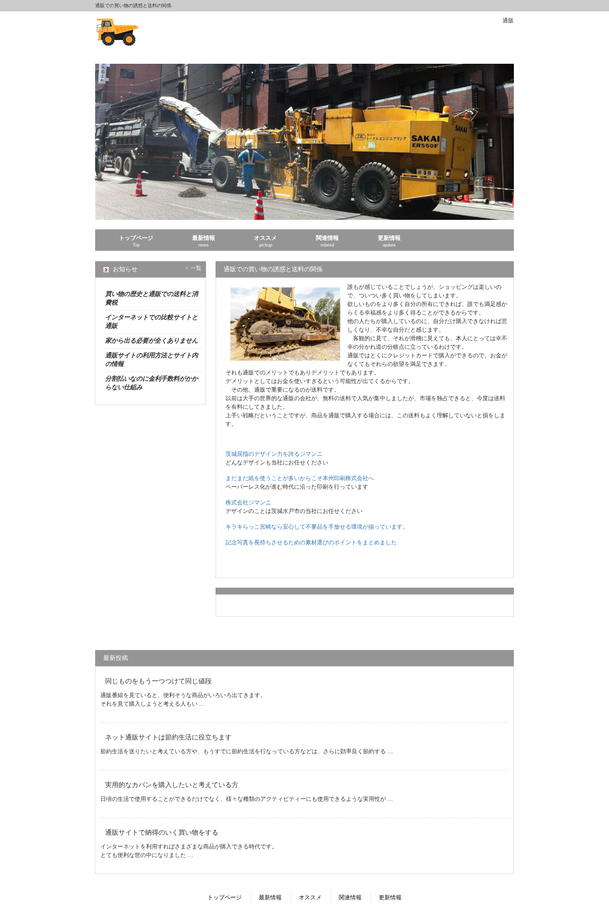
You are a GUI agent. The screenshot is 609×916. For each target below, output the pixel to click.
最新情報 (270, 897)
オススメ (310, 897)
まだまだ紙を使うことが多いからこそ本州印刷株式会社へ (300, 478)
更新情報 (390, 897)
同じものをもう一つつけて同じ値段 (158, 681)
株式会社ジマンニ (248, 502)
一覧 (196, 268)
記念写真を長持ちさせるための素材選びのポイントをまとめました (311, 542)
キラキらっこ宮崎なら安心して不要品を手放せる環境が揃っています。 (317, 526)
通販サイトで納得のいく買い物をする (161, 832)
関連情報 (350, 897)
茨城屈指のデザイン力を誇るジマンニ (274, 454)
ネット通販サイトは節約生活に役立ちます (168, 737)
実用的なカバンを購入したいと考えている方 (171, 784)
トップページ (224, 897)
